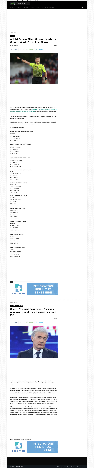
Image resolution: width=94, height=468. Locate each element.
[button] (82, 7)
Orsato (32, 282)
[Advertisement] (47, 20)
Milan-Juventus (26, 282)
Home (11, 32)
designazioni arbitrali (18, 282)
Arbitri (15, 32)
